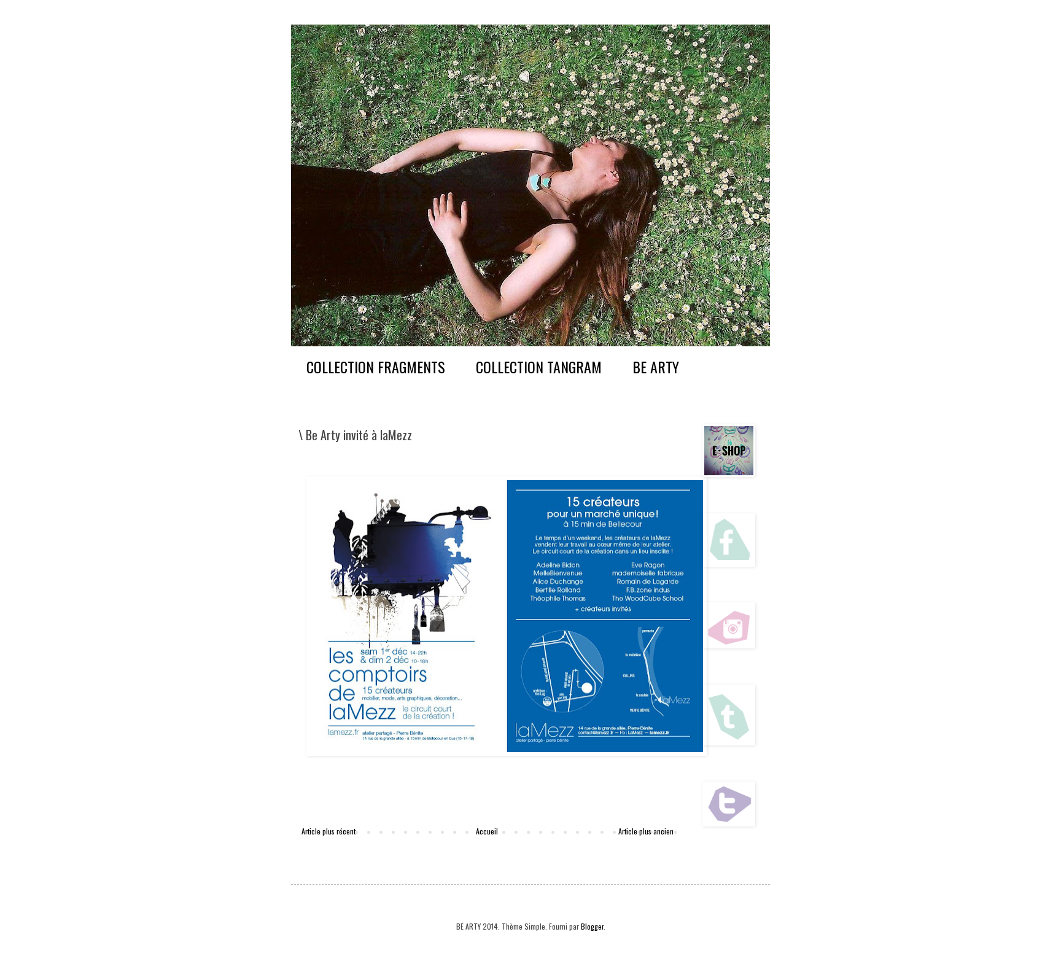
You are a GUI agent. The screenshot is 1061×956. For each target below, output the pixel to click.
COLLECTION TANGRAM (539, 367)
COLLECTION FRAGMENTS (375, 367)
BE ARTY (655, 367)
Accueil (487, 831)
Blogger (592, 926)
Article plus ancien (646, 831)
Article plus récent (328, 831)
